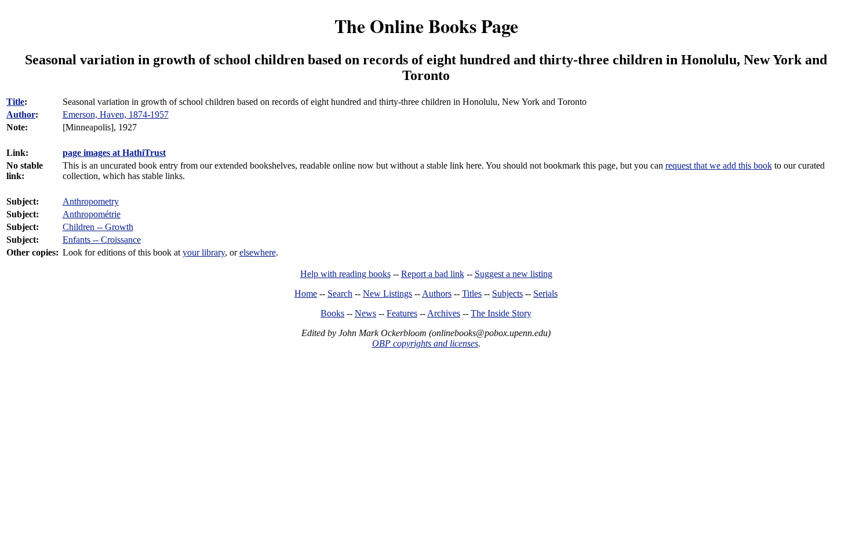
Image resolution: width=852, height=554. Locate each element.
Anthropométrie (92, 214)
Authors (437, 293)
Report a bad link (432, 274)
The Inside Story (501, 313)
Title (15, 102)
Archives (443, 313)
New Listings (387, 293)
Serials (545, 293)
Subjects (507, 293)
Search (339, 293)
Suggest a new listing (513, 274)
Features (402, 313)
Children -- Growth (98, 227)
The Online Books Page (426, 25)
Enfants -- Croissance (102, 240)
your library (204, 252)
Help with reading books (345, 274)
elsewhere (257, 252)
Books (332, 313)
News (365, 313)
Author (20, 114)
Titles (472, 293)
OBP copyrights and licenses (425, 343)
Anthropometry (91, 201)
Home (305, 293)
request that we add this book (718, 165)
